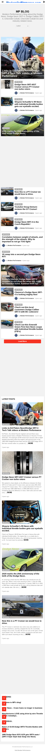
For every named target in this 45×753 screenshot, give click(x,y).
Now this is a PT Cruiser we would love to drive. (28, 193)
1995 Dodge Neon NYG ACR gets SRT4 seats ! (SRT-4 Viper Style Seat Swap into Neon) (21, 736)
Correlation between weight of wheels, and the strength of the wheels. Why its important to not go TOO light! (22, 239)
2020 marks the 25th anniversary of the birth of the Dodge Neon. (20, 575)
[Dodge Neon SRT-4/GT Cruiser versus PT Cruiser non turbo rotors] (7, 84)
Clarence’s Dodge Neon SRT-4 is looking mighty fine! (28, 293)
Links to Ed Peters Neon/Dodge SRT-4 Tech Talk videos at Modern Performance (21, 429)
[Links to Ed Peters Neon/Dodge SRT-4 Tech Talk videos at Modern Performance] (22, 58)
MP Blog (18, 82)
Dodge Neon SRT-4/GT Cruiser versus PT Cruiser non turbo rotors (27, 86)
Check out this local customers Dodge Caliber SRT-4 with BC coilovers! (27, 309)
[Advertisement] (22, 161)
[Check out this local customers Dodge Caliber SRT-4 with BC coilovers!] (7, 307)
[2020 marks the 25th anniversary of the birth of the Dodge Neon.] (22, 125)
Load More (22, 341)
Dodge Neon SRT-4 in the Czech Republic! (27, 223)
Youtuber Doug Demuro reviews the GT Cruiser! (26, 208)
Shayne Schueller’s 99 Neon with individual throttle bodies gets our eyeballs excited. (29, 104)
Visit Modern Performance (22, 750)
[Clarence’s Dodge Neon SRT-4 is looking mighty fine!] (7, 292)
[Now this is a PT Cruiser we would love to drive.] (7, 191)
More (30, 443)
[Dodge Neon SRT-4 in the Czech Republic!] (7, 221)
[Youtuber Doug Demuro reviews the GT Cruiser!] (7, 206)
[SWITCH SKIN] (44, 2)
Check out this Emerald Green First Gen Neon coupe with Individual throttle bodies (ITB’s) (29, 328)
